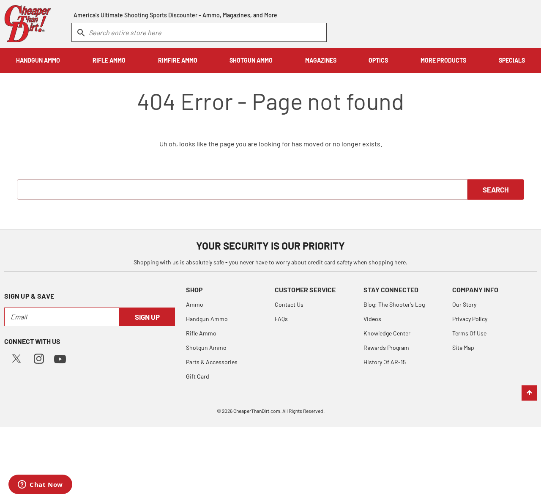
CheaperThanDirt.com (256, 411)
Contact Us (289, 304)
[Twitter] (16, 358)
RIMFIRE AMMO (177, 60)
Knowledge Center (386, 333)
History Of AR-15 (384, 361)
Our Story (464, 304)
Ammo (194, 304)
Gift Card (197, 376)
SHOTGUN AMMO (251, 60)
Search (496, 189)
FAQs (281, 318)
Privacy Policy (469, 318)
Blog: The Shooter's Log (394, 304)
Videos (372, 318)
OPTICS (378, 60)
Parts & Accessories (212, 361)
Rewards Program (386, 347)
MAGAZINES (320, 60)
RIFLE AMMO (109, 60)
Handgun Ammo (207, 318)
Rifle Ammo (201, 333)
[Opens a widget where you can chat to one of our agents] (40, 485)
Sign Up (147, 317)
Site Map (463, 347)
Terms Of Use (469, 333)
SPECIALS (512, 60)
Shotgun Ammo (206, 347)
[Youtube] (60, 358)
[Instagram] (39, 358)
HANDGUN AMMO (38, 60)
